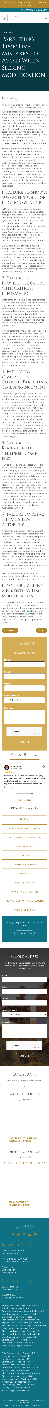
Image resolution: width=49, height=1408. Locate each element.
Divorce (24, 855)
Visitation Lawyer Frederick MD (16, 1308)
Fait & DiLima (31, 611)
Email (7, 672)
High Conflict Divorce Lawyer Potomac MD (22, 1373)
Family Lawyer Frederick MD (15, 1359)
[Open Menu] (46, 17)
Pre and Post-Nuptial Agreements (24, 901)
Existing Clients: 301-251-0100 (15, 1262)
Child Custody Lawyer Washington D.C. (20, 1328)
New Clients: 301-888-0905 (14, 1259)
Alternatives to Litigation (24, 828)
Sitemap (8, 1405)
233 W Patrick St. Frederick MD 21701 (19, 1203)
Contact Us (24, 933)
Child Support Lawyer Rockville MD (19, 1353)
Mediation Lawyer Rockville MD (17, 1356)
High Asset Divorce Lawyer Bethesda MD (21, 1320)
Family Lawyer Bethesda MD (15, 1370)
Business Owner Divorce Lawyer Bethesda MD (24, 1325)
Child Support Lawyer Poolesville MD (19, 1343)
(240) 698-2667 (9, 1295)
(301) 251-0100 (10, 619)
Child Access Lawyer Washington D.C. (19, 1379)
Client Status (11, 696)
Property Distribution (24, 892)
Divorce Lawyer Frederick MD (16, 1362)
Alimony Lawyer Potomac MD (16, 1382)
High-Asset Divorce (25, 883)
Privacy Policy (18, 1405)
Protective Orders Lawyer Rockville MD (20, 1305)
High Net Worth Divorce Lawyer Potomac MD (23, 1323)
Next (41, 630)
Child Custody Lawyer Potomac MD (18, 1385)
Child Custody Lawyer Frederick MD (19, 1314)
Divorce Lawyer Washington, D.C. (17, 1376)
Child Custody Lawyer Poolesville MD (19, 1345)
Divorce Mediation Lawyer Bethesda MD (21, 1334)
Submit (24, 741)
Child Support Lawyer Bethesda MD (19, 1317)
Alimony (24, 819)
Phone (8, 684)
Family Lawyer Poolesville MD (16, 1390)
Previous (10, 630)
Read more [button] (8, 787)
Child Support (24, 846)
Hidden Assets (24, 874)
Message (8, 708)
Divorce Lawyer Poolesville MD (16, 1340)
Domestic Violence (24, 865)
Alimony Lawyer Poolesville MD (16, 1388)
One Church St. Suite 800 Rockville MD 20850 (23, 1139)
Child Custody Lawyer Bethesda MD (19, 1337)
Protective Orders (24, 910)
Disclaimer (40, 1405)
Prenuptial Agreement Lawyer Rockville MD (23, 1311)
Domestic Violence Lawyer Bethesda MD (21, 1367)
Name (8, 660)
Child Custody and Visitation (24, 837)
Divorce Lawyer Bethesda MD (16, 1365)
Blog (14, 98)
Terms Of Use (30, 1405)
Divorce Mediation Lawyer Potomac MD (20, 1331)
